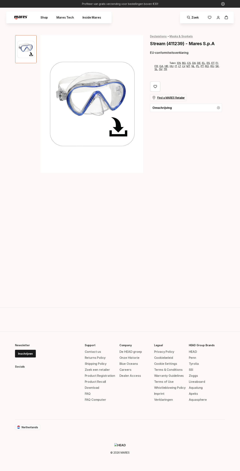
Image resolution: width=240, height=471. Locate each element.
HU (171, 66)
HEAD (193, 352)
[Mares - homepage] (21, 17)
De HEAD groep (130, 352)
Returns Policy (95, 358)
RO (207, 66)
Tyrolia (194, 364)
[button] (186, 108)
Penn (192, 358)
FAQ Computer (95, 399)
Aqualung (196, 388)
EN (179, 62)
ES (208, 62)
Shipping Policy (95, 364)
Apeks (193, 393)
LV (183, 66)
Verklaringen (163, 399)
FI (217, 62)
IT (176, 66)
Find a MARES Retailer (171, 97)
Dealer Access (130, 376)
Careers (125, 370)
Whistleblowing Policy (170, 388)
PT (202, 66)
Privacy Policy (164, 352)
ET (212, 62)
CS (189, 62)
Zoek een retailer (97, 370)
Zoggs (193, 376)
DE (199, 62)
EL (203, 62)
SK (217, 66)
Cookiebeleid (163, 358)
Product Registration (100, 376)
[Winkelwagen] (226, 17)
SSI (191, 370)
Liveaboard (197, 382)
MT (188, 66)
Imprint (159, 393)
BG (184, 62)
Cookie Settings (165, 364)
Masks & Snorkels (181, 36)
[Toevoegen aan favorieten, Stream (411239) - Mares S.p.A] (155, 86)
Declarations (158, 36)
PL (197, 66)
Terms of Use (164, 382)
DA (194, 62)
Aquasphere (198, 399)
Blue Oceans (128, 364)
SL (156, 69)
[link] (210, 17)
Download (92, 388)
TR (165, 69)
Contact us (93, 352)
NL (193, 66)
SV (160, 69)
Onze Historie (129, 358)
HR (166, 66)
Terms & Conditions (168, 370)
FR (156, 66)
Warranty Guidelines (169, 376)
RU (212, 66)
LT (179, 66)
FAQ (88, 393)
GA (161, 66)
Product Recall (95, 382)
